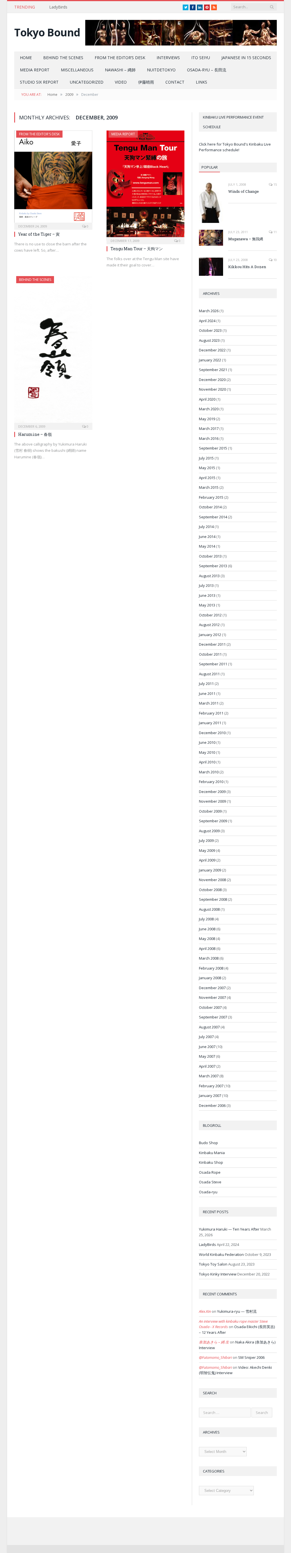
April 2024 (207, 320)
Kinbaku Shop (211, 1162)
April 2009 (207, 860)
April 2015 (207, 477)
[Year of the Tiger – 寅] (53, 178)
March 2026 (209, 310)
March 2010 (209, 772)
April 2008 (207, 948)
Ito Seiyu (200, 57)
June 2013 (207, 595)
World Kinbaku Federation (221, 1254)
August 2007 (209, 1027)
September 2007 (213, 1017)
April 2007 (207, 1066)
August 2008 (209, 909)
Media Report (34, 70)
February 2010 (211, 781)
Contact (174, 82)
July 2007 (206, 1036)
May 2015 (207, 467)
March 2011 (209, 703)
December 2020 (212, 379)
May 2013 (207, 605)
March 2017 (209, 428)
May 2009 (207, 850)
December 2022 (212, 350)
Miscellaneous (77, 70)
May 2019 (207, 418)
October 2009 (210, 811)
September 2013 (213, 565)
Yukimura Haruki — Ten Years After (229, 1229)
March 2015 (209, 487)
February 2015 (211, 497)
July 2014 (206, 526)
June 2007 (207, 1046)
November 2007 (212, 997)
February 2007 (211, 1085)
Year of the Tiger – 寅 (39, 234)
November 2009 (212, 801)
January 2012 (210, 634)
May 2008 (207, 938)
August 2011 (209, 673)
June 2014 (207, 536)
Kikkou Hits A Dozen (247, 266)
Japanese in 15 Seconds (246, 57)
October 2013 (210, 556)
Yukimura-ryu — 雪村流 (237, 1311)
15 (275, 184)
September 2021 (213, 369)
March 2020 (209, 408)
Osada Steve (210, 1182)
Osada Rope (210, 1172)
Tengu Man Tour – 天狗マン (137, 248)
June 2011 (207, 693)
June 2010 (207, 742)
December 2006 (212, 1105)
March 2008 (209, 958)
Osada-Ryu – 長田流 (206, 70)
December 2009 (212, 791)
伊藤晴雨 (146, 82)
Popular (209, 167)
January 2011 (210, 722)
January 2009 (210, 870)
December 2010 (212, 732)
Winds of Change (243, 191)
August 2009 (209, 830)
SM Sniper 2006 (251, 1357)
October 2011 (210, 654)
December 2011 (212, 644)
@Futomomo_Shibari (215, 1357)
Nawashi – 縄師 (120, 70)
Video (121, 82)
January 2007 (210, 1095)
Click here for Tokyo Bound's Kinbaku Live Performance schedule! (235, 147)
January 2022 (210, 360)
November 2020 (212, 389)
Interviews (168, 57)
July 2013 (206, 585)
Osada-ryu (208, 1191)
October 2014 (210, 507)
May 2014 (207, 546)
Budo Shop (208, 1142)
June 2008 (207, 928)
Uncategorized (86, 82)
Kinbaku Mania (212, 1152)
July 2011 (206, 683)
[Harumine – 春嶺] (53, 351)
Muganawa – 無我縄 (245, 238)
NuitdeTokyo (161, 70)
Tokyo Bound (47, 32)
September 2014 (213, 516)
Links (201, 82)
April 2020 (207, 399)
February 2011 (211, 713)
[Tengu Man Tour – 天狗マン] (146, 186)
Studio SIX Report (39, 82)
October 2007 (210, 1007)
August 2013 (209, 575)
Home (26, 57)
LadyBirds (58, 7)
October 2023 (210, 330)
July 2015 (206, 458)
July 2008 (206, 919)
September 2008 (213, 899)
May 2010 (207, 752)
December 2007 (212, 987)
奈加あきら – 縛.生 (214, 1342)
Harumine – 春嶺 (35, 434)
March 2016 (209, 438)
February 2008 (211, 968)
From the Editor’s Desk (120, 57)
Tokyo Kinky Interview (217, 1274)
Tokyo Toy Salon (213, 1264)
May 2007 (207, 1056)
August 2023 (209, 340)
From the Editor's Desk (39, 134)
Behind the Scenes (63, 57)
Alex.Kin (205, 1311)
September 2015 (213, 448)
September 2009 (213, 820)
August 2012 (209, 624)
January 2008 (210, 977)
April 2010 (207, 762)
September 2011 (213, 663)
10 (275, 260)
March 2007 (209, 1075)
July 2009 (206, 840)
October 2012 (210, 615)
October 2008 (210, 889)
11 (275, 232)
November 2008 (212, 879)
